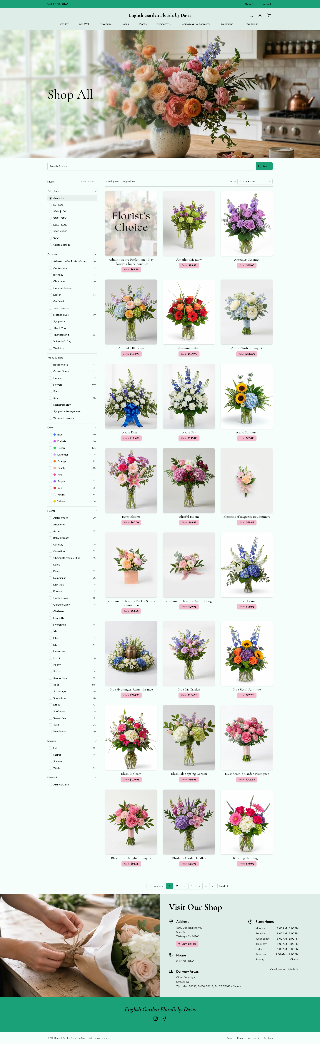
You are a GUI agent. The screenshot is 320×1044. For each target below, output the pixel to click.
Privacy (240, 1038)
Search (266, 166)
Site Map (268, 1038)
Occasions (227, 23)
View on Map (188, 943)
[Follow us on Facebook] (164, 1018)
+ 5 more (236, 986)
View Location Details (282, 969)
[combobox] (255, 181)
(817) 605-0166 (59, 4)
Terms (230, 1038)
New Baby (105, 23)
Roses (125, 23)
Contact (266, 4)
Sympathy (163, 23)
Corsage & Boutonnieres (196, 23)
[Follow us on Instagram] (155, 1018)
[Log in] (260, 15)
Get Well (84, 23)
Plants (143, 23)
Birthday (64, 23)
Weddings (252, 23)
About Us (250, 4)
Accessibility (254, 1038)
